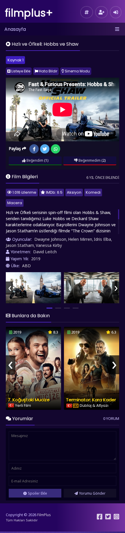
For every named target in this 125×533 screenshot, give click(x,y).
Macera (14, 203)
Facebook (34, 149)
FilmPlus (44, 514)
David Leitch (45, 251)
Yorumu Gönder (92, 493)
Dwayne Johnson (50, 239)
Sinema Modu (77, 71)
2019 (35, 258)
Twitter (44, 149)
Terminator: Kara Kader (91, 400)
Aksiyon (74, 192)
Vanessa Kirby (49, 245)
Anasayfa (15, 29)
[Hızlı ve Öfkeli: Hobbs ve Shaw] (33, 287)
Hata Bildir (47, 71)
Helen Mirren (80, 239)
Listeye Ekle (20, 71)
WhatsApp (55, 149)
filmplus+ (29, 13)
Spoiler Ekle (37, 493)
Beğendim (34, 160)
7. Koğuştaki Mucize (29, 400)
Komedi (93, 192)
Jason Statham (20, 245)
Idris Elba (102, 239)
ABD (26, 265)
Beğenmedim (89, 160)
